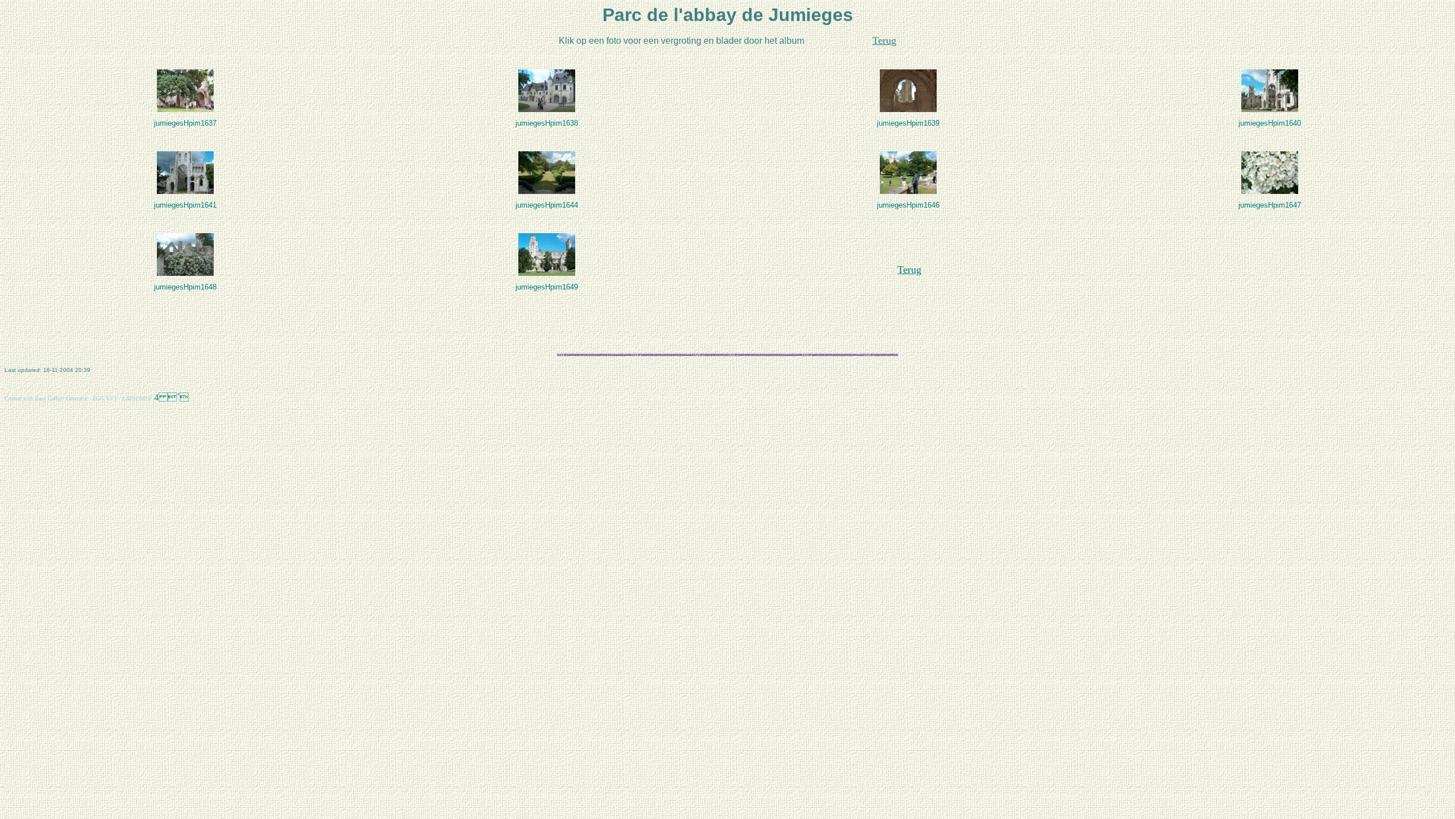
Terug (909, 269)
